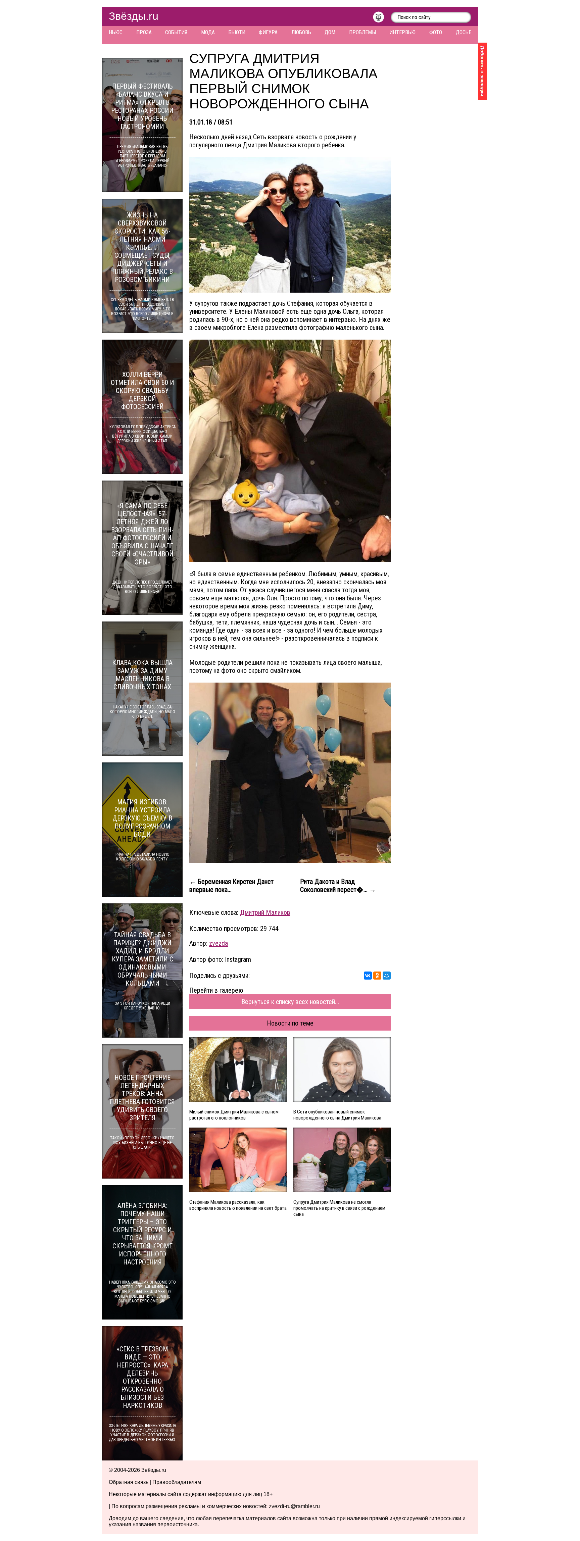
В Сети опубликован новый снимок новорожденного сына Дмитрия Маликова (337, 1115)
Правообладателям (176, 1482)
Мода (208, 32)
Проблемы (362, 32)
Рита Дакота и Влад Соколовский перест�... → (338, 886)
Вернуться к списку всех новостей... (290, 1002)
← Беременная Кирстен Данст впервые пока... (231, 886)
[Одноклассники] (377, 976)
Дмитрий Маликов (265, 912)
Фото (435, 32)
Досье (463, 32)
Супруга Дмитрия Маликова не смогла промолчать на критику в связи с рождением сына (339, 1208)
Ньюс (116, 32)
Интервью (402, 32)
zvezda (218, 943)
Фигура (268, 32)
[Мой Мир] (387, 976)
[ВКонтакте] (368, 976)
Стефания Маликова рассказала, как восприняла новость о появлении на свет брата (238, 1205)
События (176, 32)
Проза (144, 32)
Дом (330, 32)
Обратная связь (128, 1482)
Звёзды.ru (133, 16)
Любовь (301, 32)
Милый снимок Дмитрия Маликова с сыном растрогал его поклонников (234, 1115)
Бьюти (237, 32)
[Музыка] (382, 19)
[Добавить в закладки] (482, 71)
